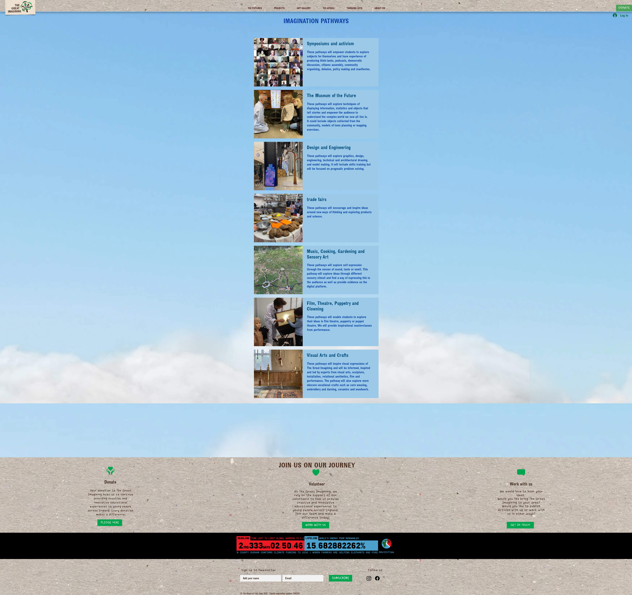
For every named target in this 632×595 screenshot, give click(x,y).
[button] (359, 272)
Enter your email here (281, 296)
